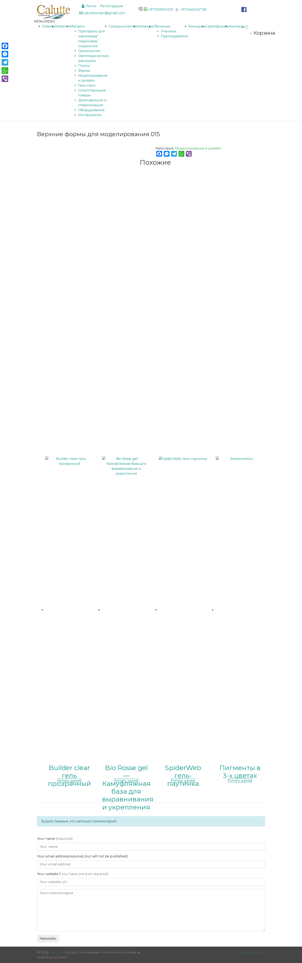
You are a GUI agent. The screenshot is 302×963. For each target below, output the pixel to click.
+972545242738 (193, 9)
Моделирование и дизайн (198, 148)
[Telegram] (5, 62)
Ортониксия (89, 51)
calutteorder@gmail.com (104, 13)
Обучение (161, 26)
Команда (145, 26)
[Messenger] (5, 54)
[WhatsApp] (146, 9)
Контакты (237, 26)
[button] (44, 21)
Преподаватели (174, 36)
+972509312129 (160, 9)
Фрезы (84, 71)
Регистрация (111, 6)
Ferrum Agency (252, 952)
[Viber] (5, 79)
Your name (55, 839)
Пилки (84, 66)
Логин (90, 6)
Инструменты (90, 115)
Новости (62, 26)
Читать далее (69, 781)
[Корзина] (246, 27)
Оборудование (91, 110)
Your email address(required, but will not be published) (83, 856)
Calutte (56, 952)
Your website (72, 874)
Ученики (168, 31)
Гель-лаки (87, 85)
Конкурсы (197, 26)
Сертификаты (217, 26)
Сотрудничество (123, 26)
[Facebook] (5, 46)
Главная (48, 26)
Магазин (77, 26)
